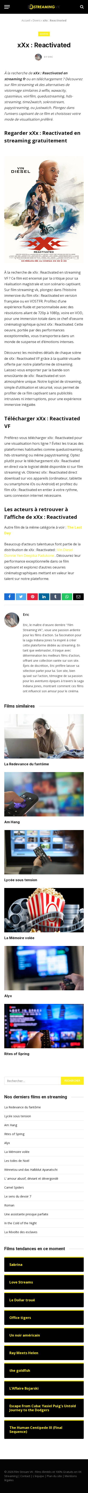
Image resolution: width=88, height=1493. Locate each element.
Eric (26, 614)
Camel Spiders (14, 1187)
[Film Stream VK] (44, 7)
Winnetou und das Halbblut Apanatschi (30, 1170)
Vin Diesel (65, 549)
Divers (36, 20)
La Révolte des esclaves (20, 1232)
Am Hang (12, 822)
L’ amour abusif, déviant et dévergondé (31, 1178)
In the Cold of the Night (20, 1223)
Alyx (8, 996)
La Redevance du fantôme (26, 764)
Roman (9, 1205)
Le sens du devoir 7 (17, 1196)
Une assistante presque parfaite (26, 1214)
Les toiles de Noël (16, 1161)
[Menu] (7, 7)
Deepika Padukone (39, 555)
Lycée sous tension (20, 880)
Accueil (26, 20)
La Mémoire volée (19, 938)
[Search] (81, 7)
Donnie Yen (13, 555)
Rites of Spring (16, 1054)
